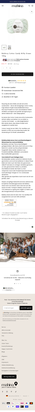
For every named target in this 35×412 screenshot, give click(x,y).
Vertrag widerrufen (9, 376)
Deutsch (25, 396)
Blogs (3, 352)
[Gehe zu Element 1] (4, 47)
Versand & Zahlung (7, 333)
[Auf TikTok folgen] (16, 391)
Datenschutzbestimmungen (9, 320)
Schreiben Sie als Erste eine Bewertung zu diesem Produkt (17, 219)
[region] (17, 275)
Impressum (5, 362)
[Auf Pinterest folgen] (11, 391)
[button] (17, 219)
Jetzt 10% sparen (26, 308)
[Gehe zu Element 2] (9, 47)
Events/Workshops (7, 346)
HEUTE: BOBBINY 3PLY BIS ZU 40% (17, 1)
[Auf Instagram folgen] (7, 391)
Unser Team (5, 343)
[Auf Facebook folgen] (2, 391)
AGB (3, 359)
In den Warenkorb (17, 74)
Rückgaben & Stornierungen (10, 370)
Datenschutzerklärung (8, 368)
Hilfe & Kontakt (6, 330)
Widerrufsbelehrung (7, 365)
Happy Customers (7, 349)
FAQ (3, 336)
